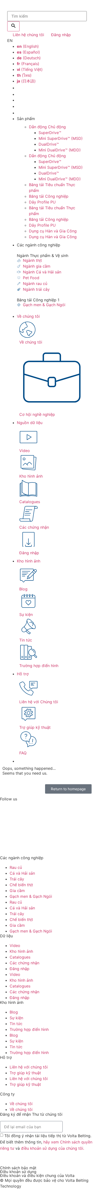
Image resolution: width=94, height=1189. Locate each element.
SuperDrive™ (50, 132)
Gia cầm (17, 890)
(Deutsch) (29, 57)
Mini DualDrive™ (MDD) (60, 150)
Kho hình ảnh (28, 561)
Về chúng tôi (28, 316)
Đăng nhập (19, 968)
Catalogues (20, 957)
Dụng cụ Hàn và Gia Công (53, 231)
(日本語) (26, 81)
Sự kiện (16, 1017)
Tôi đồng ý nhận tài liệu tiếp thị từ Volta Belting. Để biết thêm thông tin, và (46, 1141)
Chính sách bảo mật (18, 1167)
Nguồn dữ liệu (29, 422)
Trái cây (17, 879)
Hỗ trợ (23, 673)
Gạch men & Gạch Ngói (31, 896)
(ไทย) (24, 75)
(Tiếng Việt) (30, 69)
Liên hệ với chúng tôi (29, 1067)
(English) (28, 46)
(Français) (28, 63)
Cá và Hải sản (22, 873)
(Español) (28, 52)
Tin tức (16, 1023)
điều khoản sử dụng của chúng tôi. (52, 1148)
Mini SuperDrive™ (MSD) (61, 138)
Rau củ (16, 867)
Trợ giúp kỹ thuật (25, 1072)
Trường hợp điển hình (29, 1029)
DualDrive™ (49, 144)
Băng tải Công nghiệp (48, 196)
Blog (14, 1012)
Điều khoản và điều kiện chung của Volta (37, 1175)
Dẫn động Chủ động (47, 126)
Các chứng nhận (24, 962)
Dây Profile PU (42, 202)
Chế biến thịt (21, 884)
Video (15, 945)
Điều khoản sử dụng (18, 1171)
